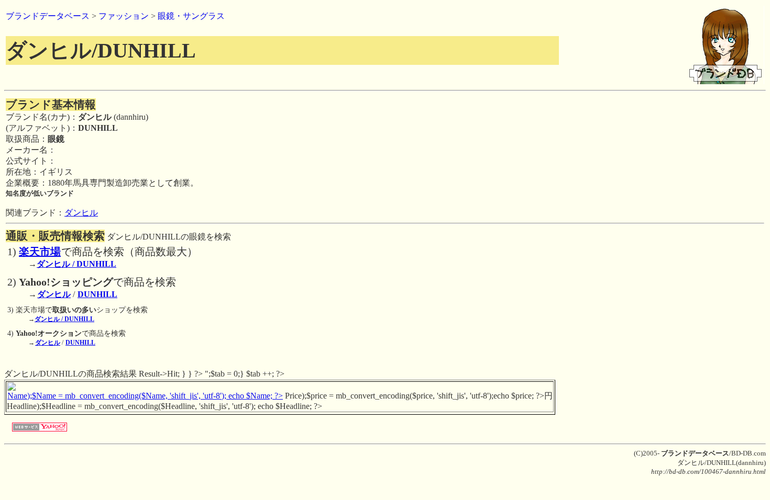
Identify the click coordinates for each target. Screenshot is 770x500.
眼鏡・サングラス (191, 16)
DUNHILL (97, 294)
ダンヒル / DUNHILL (76, 263)
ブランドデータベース (48, 16)
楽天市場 (40, 251)
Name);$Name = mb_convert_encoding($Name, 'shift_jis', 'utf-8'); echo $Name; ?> (145, 395)
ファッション (123, 16)
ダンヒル (81, 212)
